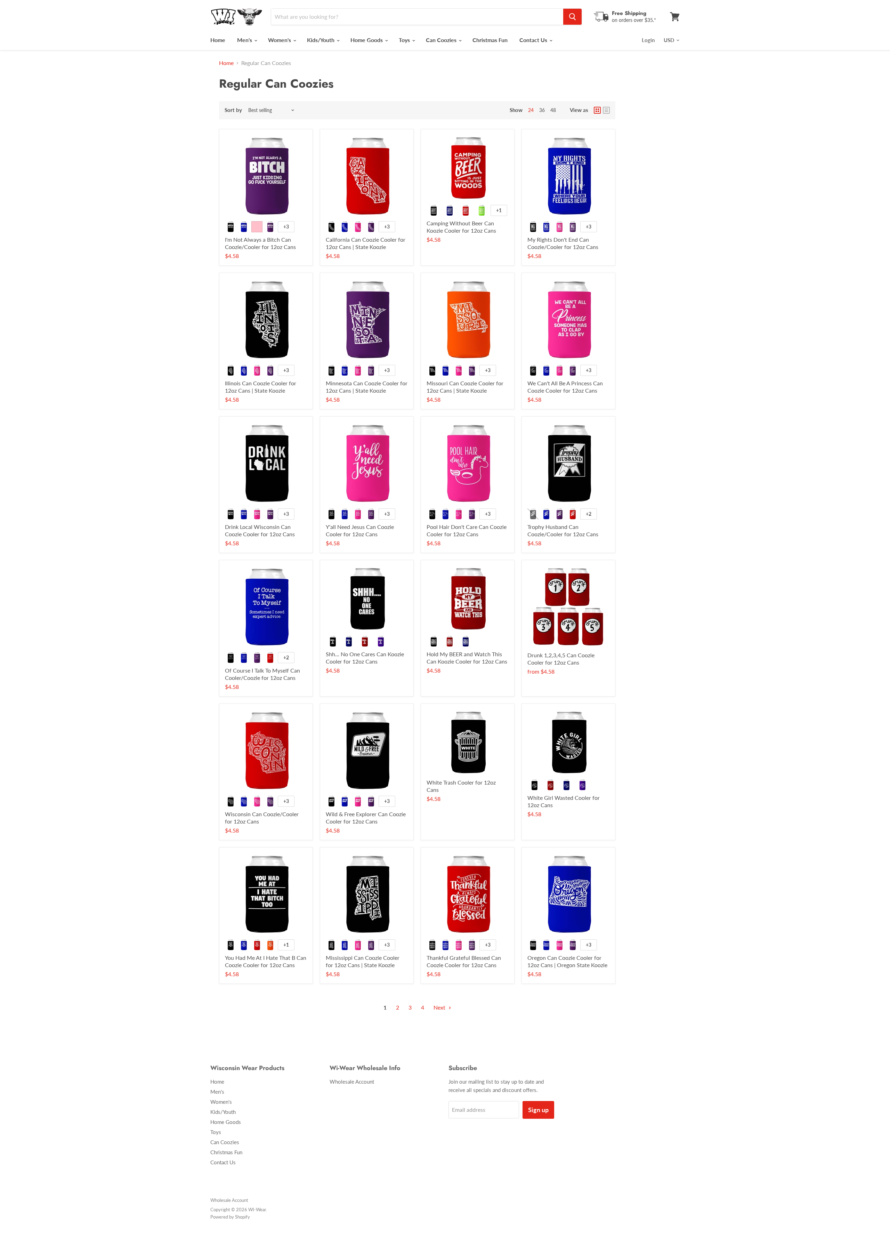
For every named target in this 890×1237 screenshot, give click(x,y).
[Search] (572, 17)
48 (553, 110)
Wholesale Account (352, 1081)
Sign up (538, 1110)
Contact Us (534, 40)
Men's (245, 40)
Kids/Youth (321, 40)
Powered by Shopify (230, 1217)
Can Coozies (442, 40)
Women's (280, 40)
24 (531, 110)
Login (648, 40)
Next (440, 1007)
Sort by (233, 110)
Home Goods (367, 40)
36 (542, 110)
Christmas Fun (490, 40)
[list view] (606, 110)
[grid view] (597, 110)
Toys (405, 40)
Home (217, 40)
